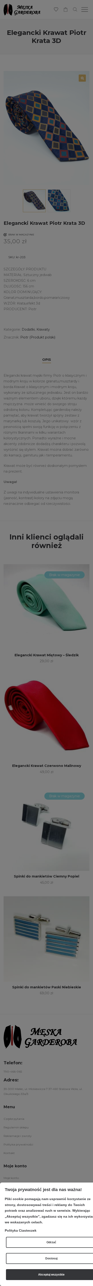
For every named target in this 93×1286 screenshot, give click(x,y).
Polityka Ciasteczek (20, 1230)
